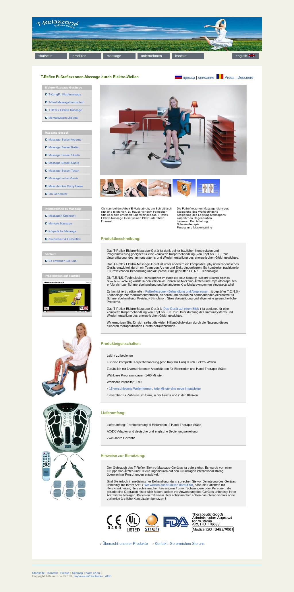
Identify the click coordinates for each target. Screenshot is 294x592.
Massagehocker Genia (63, 178)
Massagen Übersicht (62, 215)
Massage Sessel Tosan (64, 170)
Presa (229, 77)
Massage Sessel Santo (64, 162)
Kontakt (52, 572)
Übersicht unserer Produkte (125, 543)
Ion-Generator (58, 193)
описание (206, 77)
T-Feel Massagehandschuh (66, 102)
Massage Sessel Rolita (64, 147)
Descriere (245, 77)
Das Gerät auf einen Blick (181, 308)
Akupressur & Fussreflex (65, 239)
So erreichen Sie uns (62, 260)
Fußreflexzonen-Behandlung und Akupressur (176, 291)
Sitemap (77, 572)
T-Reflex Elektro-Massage (65, 110)
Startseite (38, 572)
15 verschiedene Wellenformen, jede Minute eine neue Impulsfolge (155, 388)
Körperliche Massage (62, 231)
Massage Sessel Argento (65, 139)
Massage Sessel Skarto (64, 155)
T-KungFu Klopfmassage (65, 94)
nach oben (93, 572)
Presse (64, 572)
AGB (108, 576)
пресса (189, 77)
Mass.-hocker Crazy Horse (66, 186)
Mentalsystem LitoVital (63, 117)
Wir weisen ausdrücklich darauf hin (168, 485)
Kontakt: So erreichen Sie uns (180, 543)
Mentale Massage (60, 223)
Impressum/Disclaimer (88, 576)
